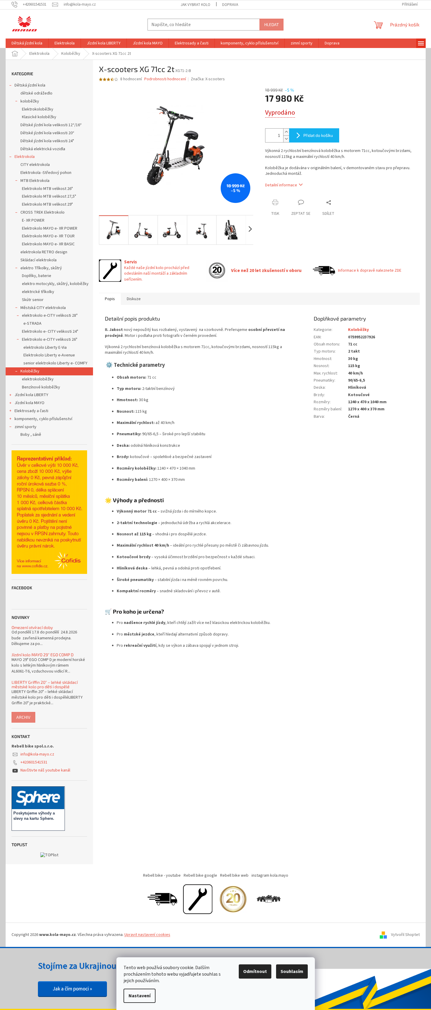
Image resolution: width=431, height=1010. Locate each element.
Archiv (23, 717)
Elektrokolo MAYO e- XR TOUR (48, 236)
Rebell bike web (234, 875)
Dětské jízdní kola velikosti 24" (47, 141)
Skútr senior (33, 300)
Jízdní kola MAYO (29, 403)
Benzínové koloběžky (41, 387)
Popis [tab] (110, 299)
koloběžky (29, 101)
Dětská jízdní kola (30, 85)
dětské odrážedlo (36, 93)
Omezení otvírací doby (32, 627)
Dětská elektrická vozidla (42, 149)
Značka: (208, 79)
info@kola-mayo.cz (37, 754)
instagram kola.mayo (269, 875)
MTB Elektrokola (34, 181)
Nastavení (139, 996)
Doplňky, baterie (36, 276)
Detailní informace (281, 185)
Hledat (271, 24)
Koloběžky (29, 371)
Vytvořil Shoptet (405, 935)
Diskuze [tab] (134, 299)
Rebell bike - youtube (162, 875)
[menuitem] (27, 43)
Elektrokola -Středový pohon (45, 173)
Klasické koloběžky (39, 117)
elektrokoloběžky (38, 379)
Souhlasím (292, 971)
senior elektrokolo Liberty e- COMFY (55, 363)
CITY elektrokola (35, 165)
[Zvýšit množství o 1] (286, 132)
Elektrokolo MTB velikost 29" (47, 204)
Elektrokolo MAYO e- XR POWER (49, 228)
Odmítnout (255, 971)
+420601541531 (33, 762)
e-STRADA (32, 323)
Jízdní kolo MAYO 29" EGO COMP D (42, 654)
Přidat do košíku (318, 135)
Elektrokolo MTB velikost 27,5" (49, 196)
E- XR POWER (33, 220)
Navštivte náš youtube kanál (45, 770)
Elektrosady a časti (31, 411)
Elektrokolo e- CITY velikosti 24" (50, 331)
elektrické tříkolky (38, 292)
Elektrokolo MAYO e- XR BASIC (48, 244)
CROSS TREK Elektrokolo (42, 212)
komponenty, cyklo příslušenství (43, 419)
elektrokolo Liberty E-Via (45, 347)
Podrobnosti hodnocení (165, 79)
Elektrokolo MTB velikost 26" (47, 189)
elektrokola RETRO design (43, 252)
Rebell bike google (200, 875)
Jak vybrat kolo (195, 4)
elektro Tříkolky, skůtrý (41, 268)
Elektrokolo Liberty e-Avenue (49, 355)
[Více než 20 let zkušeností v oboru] (233, 899)
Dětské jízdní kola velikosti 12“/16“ (51, 125)
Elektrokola (25, 157)
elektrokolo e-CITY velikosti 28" (50, 315)
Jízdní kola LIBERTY (31, 395)
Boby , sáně (30, 435)
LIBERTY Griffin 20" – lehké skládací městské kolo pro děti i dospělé (45, 684)
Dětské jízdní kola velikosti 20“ (47, 133)
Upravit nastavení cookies (147, 935)
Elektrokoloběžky (37, 109)
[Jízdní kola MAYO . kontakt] (268, 899)
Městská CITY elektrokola (43, 308)
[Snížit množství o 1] (286, 138)
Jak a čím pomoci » (72, 989)
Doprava (230, 4)
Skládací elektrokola (38, 260)
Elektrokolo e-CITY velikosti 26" (49, 339)
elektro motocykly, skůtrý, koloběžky (55, 284)
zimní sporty (25, 427)
